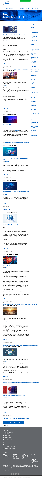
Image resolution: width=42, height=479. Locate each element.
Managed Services (35, 461)
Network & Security (16, 459)
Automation (9, 112)
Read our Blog (7, 444)
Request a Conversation (9, 439)
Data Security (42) (34, 95)
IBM (6, 112)
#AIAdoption (36, 304)
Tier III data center (10, 417)
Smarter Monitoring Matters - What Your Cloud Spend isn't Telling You (16, 80)
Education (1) (33, 101)
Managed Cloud (19, 252)
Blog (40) (33, 27)
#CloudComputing (22, 345)
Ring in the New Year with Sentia (9, 265)
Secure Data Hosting (16, 418)
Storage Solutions (35, 463)
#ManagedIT (26, 304)
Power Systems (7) (34, 29)
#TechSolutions (35, 382)
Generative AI (10, 178)
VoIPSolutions (12, 210)
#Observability (15, 69)
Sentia (6, 40)
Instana (13, 112)
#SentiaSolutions (6, 304)
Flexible (23, 252)
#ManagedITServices (7, 382)
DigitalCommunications (25, 210)
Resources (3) (33, 130)
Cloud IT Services (24, 459)
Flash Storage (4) (34, 40)
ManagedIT (24, 419)
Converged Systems (35, 462)
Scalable (26, 252)
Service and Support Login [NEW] (10, 448)
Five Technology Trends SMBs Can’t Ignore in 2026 (12, 316)
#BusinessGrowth (37, 345)
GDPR (11, 418)
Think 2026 (17, 130)
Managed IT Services (25, 456)
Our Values (5, 455)
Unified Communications (13, 208)
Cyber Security (15, 462)
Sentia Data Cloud (10, 252)
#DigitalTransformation (7, 69)
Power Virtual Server (10, 142)
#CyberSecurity (12, 304)
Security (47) (33, 89)
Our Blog (32, 455)
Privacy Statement (19, 477)
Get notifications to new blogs (10, 446)
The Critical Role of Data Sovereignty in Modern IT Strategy (14, 395)
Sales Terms (28, 477)
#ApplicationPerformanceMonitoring (29, 69)
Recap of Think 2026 (7, 124)
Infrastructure (15, 457)
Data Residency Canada (12, 419)
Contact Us (24, 477)
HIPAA (9, 418)
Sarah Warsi (7, 161)
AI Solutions (16, 142)
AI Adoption (25, 142)
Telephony (7, 208)
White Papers (33, 458)
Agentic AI (21, 142)
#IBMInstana (20, 69)
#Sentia (4, 345)
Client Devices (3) (34, 46)
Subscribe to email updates (9, 441)
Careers (4, 460)
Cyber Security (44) (34, 92)
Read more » (5, 63)
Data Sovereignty (17, 417)
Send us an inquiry (8, 437)
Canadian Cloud (24, 417)
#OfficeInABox (31, 304)
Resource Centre (33, 454)
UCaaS (8, 210)
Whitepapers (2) (34, 132)
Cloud (13, 460)
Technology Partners (6, 457)
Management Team (6, 456)
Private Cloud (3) (34, 75)
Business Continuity (16, 458)
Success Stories (33, 459)
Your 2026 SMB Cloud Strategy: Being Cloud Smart (12, 224)
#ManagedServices (9, 345)
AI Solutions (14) (34, 119)
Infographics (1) (34, 135)
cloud (6, 252)
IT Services (23, 454)
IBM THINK (15, 178)
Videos (32, 456)
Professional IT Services (25, 455)
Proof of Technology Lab (6, 459)
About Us (4, 454)
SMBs (15, 252)
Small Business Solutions (24, 458)
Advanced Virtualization (15, 456)
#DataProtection (14, 382)
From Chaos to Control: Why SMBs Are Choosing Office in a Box (15, 358)
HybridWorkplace (18, 210)
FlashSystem (7, 144)
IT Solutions (15, 454)
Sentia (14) (33, 69)
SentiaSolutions (19, 419)
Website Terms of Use (14, 477)
